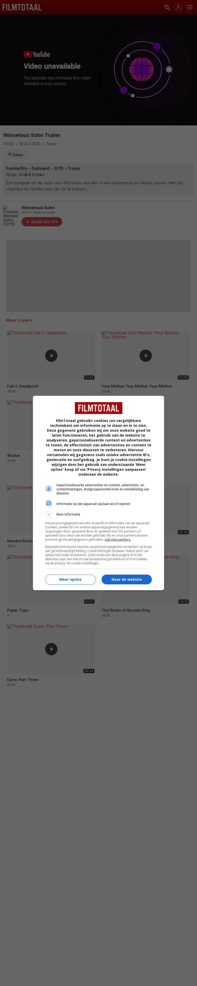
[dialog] (98, 493)
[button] (98, 514)
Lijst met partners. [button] (118, 539)
